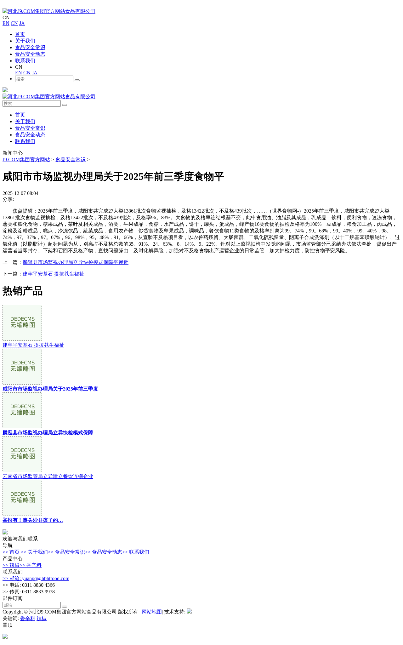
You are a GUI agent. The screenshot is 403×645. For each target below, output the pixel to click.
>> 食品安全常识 (66, 552)
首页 (20, 34)
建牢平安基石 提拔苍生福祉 (53, 274)
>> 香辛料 (31, 565)
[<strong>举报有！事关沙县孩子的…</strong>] (22, 514)
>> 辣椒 (11, 565)
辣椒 (42, 618)
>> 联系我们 (135, 552)
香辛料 (27, 618)
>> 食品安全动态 (103, 552)
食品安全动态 (30, 54)
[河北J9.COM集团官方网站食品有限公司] (49, 11)
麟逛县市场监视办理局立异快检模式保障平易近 (75, 262)
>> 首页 (11, 552)
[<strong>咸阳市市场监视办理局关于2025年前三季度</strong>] (22, 382)
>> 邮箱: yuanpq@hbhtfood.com (36, 578)
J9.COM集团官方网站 (26, 159)
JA (22, 23)
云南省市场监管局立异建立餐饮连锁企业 (48, 476)
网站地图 (152, 611)
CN (14, 23)
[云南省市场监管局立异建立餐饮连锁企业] (22, 470)
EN (6, 23)
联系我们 (25, 60)
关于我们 (25, 40)
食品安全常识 (30, 47)
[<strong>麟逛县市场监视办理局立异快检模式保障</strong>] (22, 426)
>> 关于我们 (34, 552)
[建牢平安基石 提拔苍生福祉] (22, 339)
